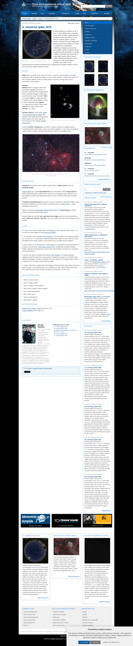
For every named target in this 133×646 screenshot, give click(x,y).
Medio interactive (57, 639)
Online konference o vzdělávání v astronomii (96, 235)
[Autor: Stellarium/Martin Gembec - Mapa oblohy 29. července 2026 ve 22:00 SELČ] (90, 66)
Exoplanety (88, 35)
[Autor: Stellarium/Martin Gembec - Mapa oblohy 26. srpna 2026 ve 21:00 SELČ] (104, 80)
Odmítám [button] (95, 642)
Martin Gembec (36, 23)
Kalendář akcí (90, 148)
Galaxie (84, 614)
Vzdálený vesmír (90, 38)
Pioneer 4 (58, 255)
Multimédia (88, 44)
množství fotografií (50, 232)
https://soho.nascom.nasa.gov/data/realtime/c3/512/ (100, 291)
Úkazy (40, 18)
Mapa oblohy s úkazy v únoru (31, 308)
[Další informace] (35, 551)
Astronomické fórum (59, 625)
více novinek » (106, 321)
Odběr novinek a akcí (92, 184)
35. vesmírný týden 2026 (60, 326)
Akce (42, 13)
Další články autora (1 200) (61, 325)
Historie (87, 53)
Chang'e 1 (50, 236)
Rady (84, 13)
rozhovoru (100, 266)
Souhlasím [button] (84, 642)
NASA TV (25, 625)
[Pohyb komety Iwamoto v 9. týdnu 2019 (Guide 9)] (64, 117)
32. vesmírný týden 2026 (60, 335)
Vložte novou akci (107, 147)
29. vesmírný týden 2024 (93, 440)
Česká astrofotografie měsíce (96, 124)
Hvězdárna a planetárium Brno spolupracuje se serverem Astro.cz (64, 631)
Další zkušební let (27, 191)
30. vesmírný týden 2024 (93, 406)
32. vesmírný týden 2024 (93, 332)
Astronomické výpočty (59, 614)
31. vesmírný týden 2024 (93, 367)
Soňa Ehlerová (98, 233)
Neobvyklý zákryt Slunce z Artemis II (97, 297)
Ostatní (87, 50)
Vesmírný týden (48, 368)
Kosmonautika (89, 25)
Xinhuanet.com (90, 229)
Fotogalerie (65, 13)
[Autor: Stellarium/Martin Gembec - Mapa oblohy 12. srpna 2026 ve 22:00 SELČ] (104, 66)
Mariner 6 (53, 230)
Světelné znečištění (91, 41)
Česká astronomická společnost (34, 631)
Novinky (34, 13)
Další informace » (43, 598)
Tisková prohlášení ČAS (30, 612)
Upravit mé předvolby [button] (111, 642)
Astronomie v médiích (59, 620)
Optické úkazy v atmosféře (90, 620)
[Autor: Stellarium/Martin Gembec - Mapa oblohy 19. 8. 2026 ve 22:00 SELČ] (90, 80)
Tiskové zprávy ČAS (29, 614)
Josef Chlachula (98, 258)
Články (25, 13)
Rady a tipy (56, 617)
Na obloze (52, 13)
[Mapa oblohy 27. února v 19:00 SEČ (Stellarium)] (36, 58)
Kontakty (107, 13)
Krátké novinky (90, 198)
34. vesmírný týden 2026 (60, 328)
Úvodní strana (26, 18)
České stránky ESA (28, 622)
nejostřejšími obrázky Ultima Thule (46, 210)
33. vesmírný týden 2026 (60, 334)
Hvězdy (87, 31)
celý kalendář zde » (104, 179)
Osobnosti (88, 47)
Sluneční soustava (90, 28)
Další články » (106, 510)
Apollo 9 (51, 265)
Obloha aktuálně (27, 310)
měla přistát (65, 204)
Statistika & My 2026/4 (98, 262)
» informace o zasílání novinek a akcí (95, 192)
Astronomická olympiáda (30, 617)
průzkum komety (45, 247)
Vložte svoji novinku (106, 197)
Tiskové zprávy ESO (29, 620)
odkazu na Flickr (105, 314)
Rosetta (52, 245)
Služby (77, 13)
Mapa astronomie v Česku (60, 622)
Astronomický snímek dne (94, 90)
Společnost (94, 13)
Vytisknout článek (74, 23)
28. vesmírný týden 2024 (93, 477)
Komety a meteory (87, 625)
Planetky (84, 617)
